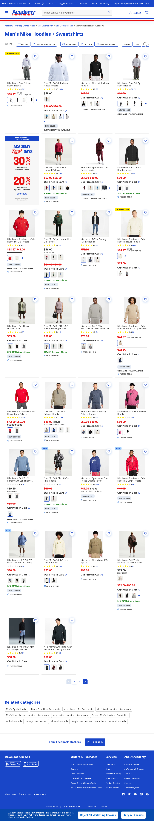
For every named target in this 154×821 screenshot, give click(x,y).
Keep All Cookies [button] (133, 815)
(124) (134, 89)
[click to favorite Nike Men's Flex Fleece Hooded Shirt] (35, 299)
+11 (45, 121)
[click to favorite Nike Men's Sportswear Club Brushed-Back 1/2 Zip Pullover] (145, 299)
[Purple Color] (47, 346)
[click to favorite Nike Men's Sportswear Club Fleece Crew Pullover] (35, 384)
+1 (22, 258)
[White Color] (24, 100)
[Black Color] (17, 100)
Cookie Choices (25, 817)
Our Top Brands (22, 26)
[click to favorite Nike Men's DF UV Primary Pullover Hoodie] (108, 384)
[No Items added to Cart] (146, 12)
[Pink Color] (120, 432)
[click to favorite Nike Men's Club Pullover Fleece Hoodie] (35, 56)
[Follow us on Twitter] (129, 794)
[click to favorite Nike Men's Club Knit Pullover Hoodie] (108, 56)
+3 (65, 275)
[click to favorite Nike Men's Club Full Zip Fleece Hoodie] (145, 56)
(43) (23, 89)
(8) (133, 332)
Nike (33, 26)
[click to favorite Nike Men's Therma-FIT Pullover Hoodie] (72, 384)
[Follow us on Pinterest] (147, 794)
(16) (60, 173)
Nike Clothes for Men (64, 26)
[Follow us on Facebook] (123, 794)
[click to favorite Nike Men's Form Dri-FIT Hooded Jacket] (145, 140)
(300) (24, 417)
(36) (97, 89)
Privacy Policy (28, 815)
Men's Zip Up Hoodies (17, 709)
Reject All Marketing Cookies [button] (98, 815)
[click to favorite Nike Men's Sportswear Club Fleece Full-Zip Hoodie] (35, 212)
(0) (23, 484)
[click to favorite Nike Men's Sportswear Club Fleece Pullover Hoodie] (145, 212)
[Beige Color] (54, 116)
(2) (133, 566)
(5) (96, 332)
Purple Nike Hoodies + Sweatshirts (89, 721)
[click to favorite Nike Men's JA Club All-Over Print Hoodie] (72, 451)
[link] (68, 681)
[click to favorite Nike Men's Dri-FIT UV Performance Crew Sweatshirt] (108, 299)
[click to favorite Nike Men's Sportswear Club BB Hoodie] (72, 212)
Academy (9, 26)
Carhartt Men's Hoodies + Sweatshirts (109, 715)
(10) (97, 173)
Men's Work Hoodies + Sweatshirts (114, 709)
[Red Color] (47, 188)
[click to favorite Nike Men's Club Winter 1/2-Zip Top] (108, 533)
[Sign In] (130, 12)
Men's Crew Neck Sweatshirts (45, 709)
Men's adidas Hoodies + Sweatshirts (70, 715)
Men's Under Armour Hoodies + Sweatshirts (27, 715)
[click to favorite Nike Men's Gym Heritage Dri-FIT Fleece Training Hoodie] (72, 620)
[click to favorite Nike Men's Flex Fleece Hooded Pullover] (72, 140)
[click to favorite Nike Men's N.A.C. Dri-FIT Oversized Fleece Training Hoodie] (35, 533)
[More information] (66, 110)
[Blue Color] (31, 100)
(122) (97, 484)
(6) (96, 245)
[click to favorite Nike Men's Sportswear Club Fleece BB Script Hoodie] (145, 451)
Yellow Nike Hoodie (58, 721)
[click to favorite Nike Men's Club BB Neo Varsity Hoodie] (72, 533)
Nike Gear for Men (45, 26)
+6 (72, 188)
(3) (60, 245)
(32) (133, 173)
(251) (24, 245)
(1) (60, 332)
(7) (23, 332)
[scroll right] (145, 44)
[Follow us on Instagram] (141, 794)
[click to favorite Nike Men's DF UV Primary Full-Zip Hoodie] (108, 212)
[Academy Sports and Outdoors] (24, 13)
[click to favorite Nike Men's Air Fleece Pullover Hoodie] (145, 384)
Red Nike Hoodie (14, 721)
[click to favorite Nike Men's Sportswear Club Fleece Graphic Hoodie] (108, 451)
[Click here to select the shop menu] (6, 12)
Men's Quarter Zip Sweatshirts (78, 709)
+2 (36, 100)
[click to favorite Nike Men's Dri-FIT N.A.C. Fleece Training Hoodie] (72, 299)
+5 (109, 188)
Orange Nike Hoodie (36, 721)
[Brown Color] (47, 99)
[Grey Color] (10, 100)
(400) (61, 89)
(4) (133, 484)
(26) (60, 566)
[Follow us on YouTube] (135, 794)
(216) (61, 417)
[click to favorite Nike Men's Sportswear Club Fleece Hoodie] (108, 140)
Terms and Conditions (49, 815)
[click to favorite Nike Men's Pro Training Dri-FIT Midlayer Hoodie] (35, 620)
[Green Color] (127, 103)
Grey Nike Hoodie (117, 721)
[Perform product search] (109, 13)
